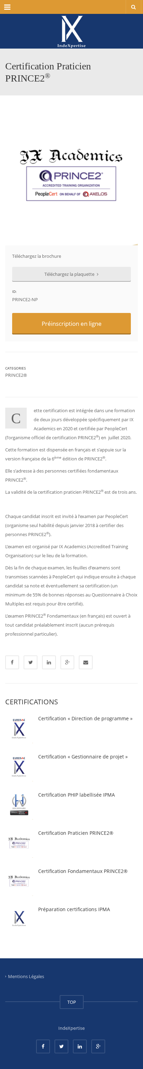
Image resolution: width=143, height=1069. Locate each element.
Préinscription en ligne (72, 324)
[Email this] (86, 662)
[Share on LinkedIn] (49, 662)
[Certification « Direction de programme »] (19, 729)
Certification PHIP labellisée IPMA (76, 794)
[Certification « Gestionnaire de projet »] (19, 767)
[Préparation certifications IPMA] (19, 920)
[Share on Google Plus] (67, 662)
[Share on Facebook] (12, 662)
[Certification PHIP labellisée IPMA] (19, 806)
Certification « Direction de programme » (85, 718)
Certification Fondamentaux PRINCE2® (83, 871)
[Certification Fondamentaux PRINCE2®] (19, 882)
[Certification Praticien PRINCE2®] (19, 844)
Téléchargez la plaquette (69, 274)
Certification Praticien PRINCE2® (75, 833)
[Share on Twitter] (30, 662)
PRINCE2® (16, 375)
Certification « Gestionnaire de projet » (83, 756)
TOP (71, 1002)
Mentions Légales (26, 976)
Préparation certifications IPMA (74, 909)
